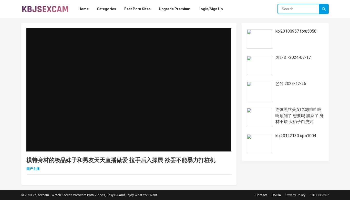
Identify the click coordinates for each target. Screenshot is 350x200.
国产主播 (33, 169)
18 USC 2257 (319, 195)
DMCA (276, 195)
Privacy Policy (295, 195)
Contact (261, 195)
